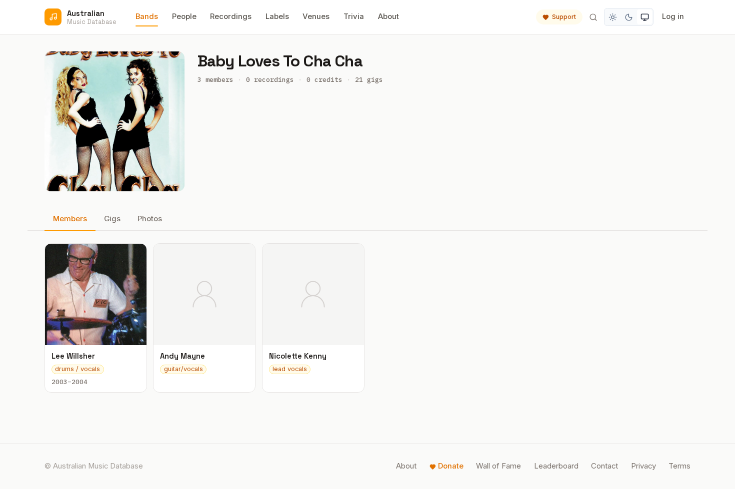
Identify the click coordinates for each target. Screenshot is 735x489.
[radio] (613, 16)
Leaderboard (556, 466)
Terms (679, 466)
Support (564, 16)
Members (70, 218)
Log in (673, 16)
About (388, 16)
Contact (604, 466)
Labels (277, 16)
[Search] (593, 16)
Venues (316, 16)
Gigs (112, 218)
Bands (147, 16)
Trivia (354, 16)
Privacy (643, 466)
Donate (451, 466)
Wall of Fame (498, 466)
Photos (150, 218)
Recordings (231, 16)
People (184, 16)
